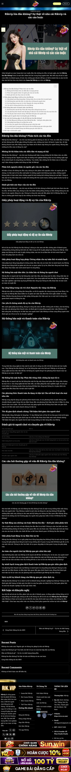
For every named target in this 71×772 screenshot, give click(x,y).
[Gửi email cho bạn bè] (37, 607)
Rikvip (3, 694)
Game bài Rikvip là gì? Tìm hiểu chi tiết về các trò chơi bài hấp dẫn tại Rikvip (28, 650)
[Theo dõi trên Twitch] (12, 738)
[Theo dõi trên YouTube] (5, 738)
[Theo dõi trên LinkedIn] (13, 734)
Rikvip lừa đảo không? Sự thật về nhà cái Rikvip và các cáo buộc (23, 656)
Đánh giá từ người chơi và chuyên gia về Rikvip (20, 116)
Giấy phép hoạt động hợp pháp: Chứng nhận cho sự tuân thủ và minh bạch (29, 99)
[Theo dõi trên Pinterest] (7, 734)
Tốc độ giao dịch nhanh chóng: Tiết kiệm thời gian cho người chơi (26, 113)
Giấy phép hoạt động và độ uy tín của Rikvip (18, 97)
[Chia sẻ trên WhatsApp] (27, 607)
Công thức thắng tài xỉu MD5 (15, 630)
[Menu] (2, 3)
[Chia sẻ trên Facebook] (30, 607)
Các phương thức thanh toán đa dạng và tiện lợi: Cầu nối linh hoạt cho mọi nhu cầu (32, 111)
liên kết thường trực (51, 614)
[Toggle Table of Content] (55, 86)
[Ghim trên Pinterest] (40, 607)
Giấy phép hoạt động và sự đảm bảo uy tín (19, 122)
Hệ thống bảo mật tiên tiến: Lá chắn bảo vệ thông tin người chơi (26, 101)
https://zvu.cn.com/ (61, 716)
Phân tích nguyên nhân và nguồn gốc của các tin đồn (23, 93)
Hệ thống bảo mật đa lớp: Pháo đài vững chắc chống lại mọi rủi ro (26, 109)
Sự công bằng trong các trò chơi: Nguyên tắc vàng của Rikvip (25, 103)
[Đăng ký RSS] (10, 734)
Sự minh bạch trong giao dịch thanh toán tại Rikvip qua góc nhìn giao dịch (29, 126)
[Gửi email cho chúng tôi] (13, 730)
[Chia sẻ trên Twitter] (33, 607)
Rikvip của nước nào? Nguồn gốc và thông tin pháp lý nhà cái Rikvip (25, 646)
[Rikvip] (36, 3)
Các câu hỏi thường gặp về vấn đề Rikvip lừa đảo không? (23, 118)
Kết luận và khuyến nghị (12, 130)
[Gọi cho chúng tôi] (3, 734)
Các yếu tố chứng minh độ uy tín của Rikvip (20, 105)
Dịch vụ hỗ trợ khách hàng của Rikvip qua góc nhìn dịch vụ (24, 128)
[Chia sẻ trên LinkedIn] (43, 607)
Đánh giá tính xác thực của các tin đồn (18, 95)
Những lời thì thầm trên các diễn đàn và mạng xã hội (22, 91)
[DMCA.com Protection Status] (42, 712)
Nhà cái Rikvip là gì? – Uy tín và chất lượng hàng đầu (20, 653)
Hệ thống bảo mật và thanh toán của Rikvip (18, 107)
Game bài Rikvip (35, 11)
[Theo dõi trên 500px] (8, 738)
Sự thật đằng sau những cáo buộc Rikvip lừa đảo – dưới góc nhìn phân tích (29, 120)
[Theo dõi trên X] (10, 730)
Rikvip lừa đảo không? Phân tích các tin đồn (19, 89)
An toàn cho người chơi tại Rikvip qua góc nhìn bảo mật (23, 124)
